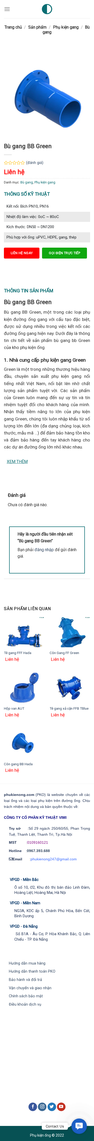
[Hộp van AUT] (24, 688)
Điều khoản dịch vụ (25, 1004)
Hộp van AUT (14, 708)
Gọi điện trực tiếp (64, 253)
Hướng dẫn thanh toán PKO (32, 971)
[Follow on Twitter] (52, 1107)
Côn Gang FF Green (64, 653)
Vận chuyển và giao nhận (30, 988)
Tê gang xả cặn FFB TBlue (69, 708)
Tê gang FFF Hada (17, 653)
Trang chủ (13, 27)
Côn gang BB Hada (18, 764)
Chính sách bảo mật (26, 996)
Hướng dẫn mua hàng (27, 963)
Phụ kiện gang (66, 27)
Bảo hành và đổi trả (25, 980)
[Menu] (7, 9)
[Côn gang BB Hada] (24, 743)
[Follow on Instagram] (42, 1107)
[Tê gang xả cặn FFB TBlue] (70, 688)
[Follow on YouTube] (61, 1107)
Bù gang (26, 182)
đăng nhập (44, 549)
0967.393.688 (38, 851)
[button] (79, 1126)
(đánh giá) (34, 163)
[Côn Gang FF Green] (70, 632)
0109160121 (37, 842)
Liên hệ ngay (22, 253)
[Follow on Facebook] (32, 1107)
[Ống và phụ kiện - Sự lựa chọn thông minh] (47, 9)
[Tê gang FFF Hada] (24, 632)
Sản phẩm (37, 27)
